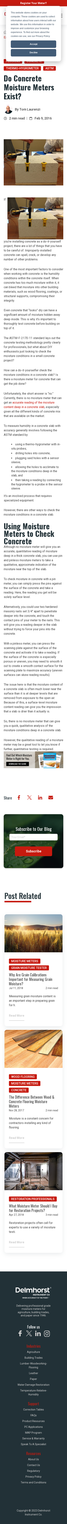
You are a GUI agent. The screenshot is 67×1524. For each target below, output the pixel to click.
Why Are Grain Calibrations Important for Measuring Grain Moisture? (30, 979)
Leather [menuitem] (33, 1373)
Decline (34, 52)
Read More (16, 1015)
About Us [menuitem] (33, 1459)
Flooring (13, 61)
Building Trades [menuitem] (34, 1357)
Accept (33, 44)
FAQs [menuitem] (34, 1415)
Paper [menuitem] (33, 1378)
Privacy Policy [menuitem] (33, 1476)
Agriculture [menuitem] (33, 1351)
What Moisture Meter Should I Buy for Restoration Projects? (33, 1208)
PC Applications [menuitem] (33, 1426)
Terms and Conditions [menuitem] (33, 1482)
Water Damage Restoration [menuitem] (33, 1384)
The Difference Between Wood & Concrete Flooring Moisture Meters (31, 1101)
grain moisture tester (29, 968)
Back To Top (48, 1516)
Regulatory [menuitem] (33, 1470)
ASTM (49, 68)
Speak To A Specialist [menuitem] (33, 1444)
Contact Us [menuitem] (33, 1465)
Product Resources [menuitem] (33, 1421)
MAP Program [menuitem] (33, 1432)
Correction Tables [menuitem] (33, 1409)
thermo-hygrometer (22, 68)
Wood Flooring (23, 1077)
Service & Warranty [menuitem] (33, 1438)
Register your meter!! (33, 3)
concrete (34, 61)
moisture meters (24, 961)
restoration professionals (33, 1199)
